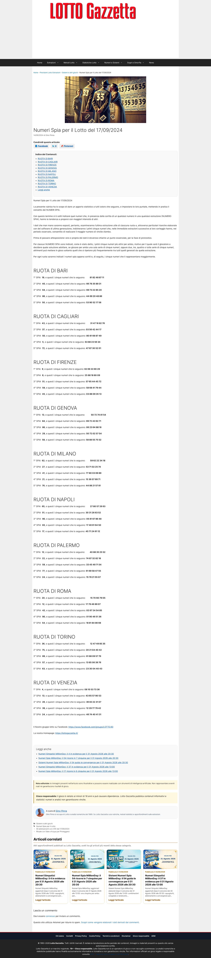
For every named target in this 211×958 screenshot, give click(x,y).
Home (39, 62)
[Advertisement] (105, 41)
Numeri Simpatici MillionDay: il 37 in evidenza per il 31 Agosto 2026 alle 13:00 (76, 767)
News (151, 62)
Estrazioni (51, 62)
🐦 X (54, 146)
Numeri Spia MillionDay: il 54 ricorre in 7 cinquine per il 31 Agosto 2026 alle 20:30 (78, 758)
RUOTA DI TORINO (47, 183)
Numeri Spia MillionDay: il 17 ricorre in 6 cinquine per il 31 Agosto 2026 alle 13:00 (78, 771)
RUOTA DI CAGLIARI (48, 162)
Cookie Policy (94, 936)
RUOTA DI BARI (45, 158)
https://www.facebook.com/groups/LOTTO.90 (91, 727)
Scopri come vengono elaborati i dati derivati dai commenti (110, 922)
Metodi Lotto (69, 62)
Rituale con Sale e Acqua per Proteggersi (52, 831)
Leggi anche (44, 190)
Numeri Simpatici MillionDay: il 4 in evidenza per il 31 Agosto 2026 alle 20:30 (76, 754)
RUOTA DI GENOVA (47, 168)
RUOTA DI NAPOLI (47, 174)
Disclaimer (126, 936)
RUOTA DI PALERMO (48, 177)
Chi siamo (60, 936)
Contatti (69, 936)
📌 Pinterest (67, 146)
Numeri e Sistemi (111, 62)
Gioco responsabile (141, 936)
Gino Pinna (61, 811)
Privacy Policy (81, 936)
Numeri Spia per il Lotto (45, 826)
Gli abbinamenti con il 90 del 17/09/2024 (52, 829)
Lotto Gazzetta (150, 11)
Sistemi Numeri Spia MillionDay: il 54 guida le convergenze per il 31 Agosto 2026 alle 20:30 (83, 762)
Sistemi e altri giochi (70, 72)
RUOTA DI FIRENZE (47, 165)
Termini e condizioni (111, 936)
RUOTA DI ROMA (46, 180)
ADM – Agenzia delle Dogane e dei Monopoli (109, 954)
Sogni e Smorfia (134, 62)
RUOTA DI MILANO (47, 171)
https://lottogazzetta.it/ (66, 733)
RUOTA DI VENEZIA (47, 187)
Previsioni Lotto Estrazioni (50, 72)
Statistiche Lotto (89, 62)
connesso (50, 916)
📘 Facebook (41, 146)
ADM (153, 936)
